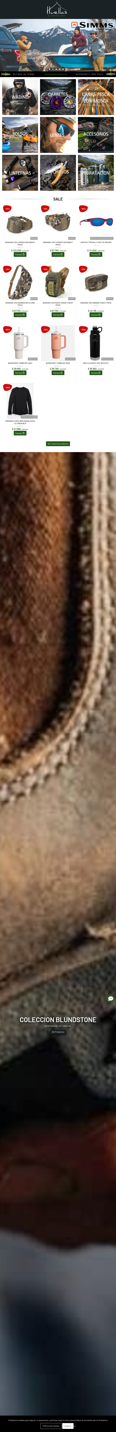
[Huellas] (57, 9)
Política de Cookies (51, 1426)
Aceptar (67, 1426)
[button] (49, 69)
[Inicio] (20, 97)
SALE (58, 199)
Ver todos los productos (58, 443)
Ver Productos (58, 1032)
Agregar (18, 254)
